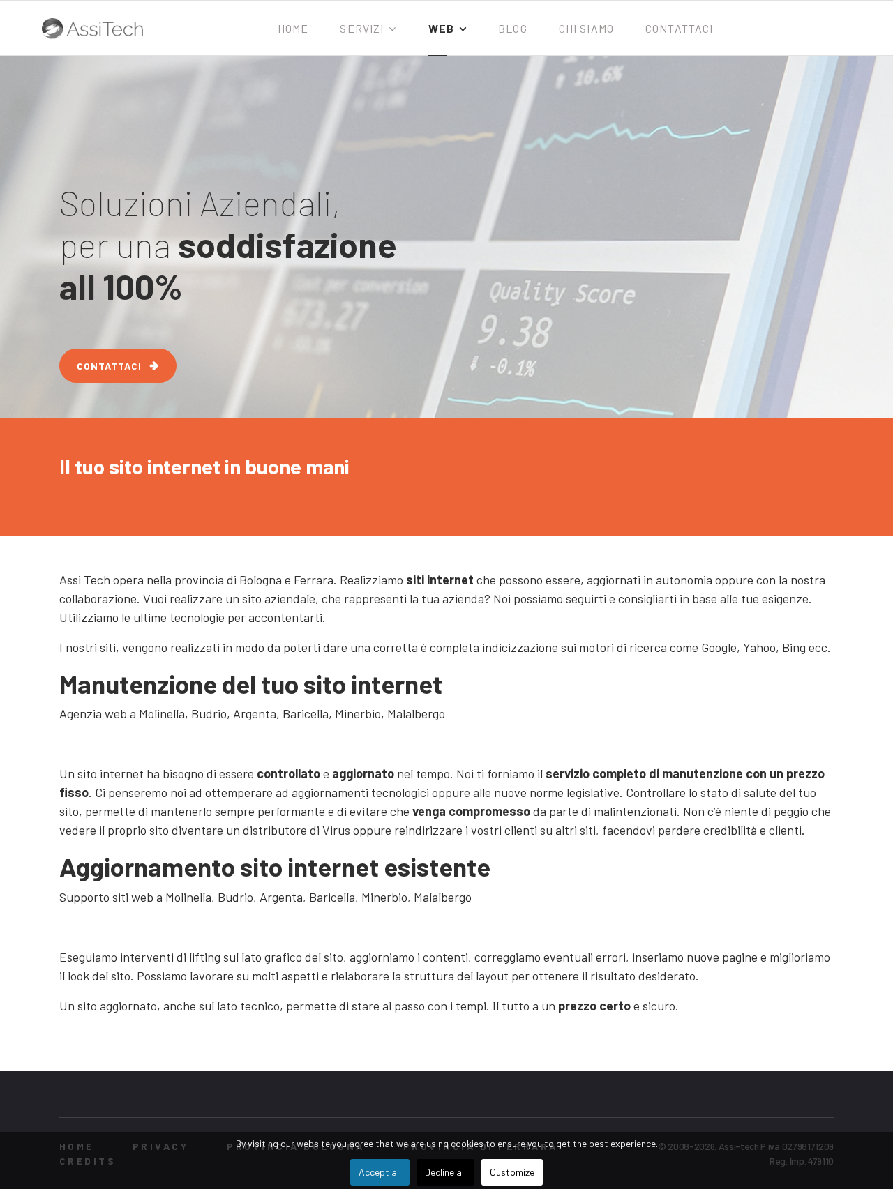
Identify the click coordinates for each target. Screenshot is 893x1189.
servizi (362, 28)
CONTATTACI (109, 366)
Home (293, 28)
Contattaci (679, 28)
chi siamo (586, 28)
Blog (512, 28)
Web (441, 28)
